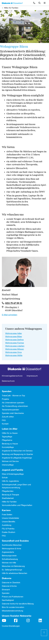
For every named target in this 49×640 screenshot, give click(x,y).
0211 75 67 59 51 (13, 303)
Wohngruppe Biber (13, 336)
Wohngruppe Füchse (14, 342)
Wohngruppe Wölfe (13, 355)
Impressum (32, 375)
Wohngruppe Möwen (14, 349)
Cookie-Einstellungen (11, 626)
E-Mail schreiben (9, 314)
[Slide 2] (26, 41)
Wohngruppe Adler (13, 333)
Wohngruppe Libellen (14, 346)
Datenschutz (8, 381)
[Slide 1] (22, 41)
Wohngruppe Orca (13, 352)
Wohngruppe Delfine (14, 339)
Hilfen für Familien (11, 8)
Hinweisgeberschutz (12, 375)
